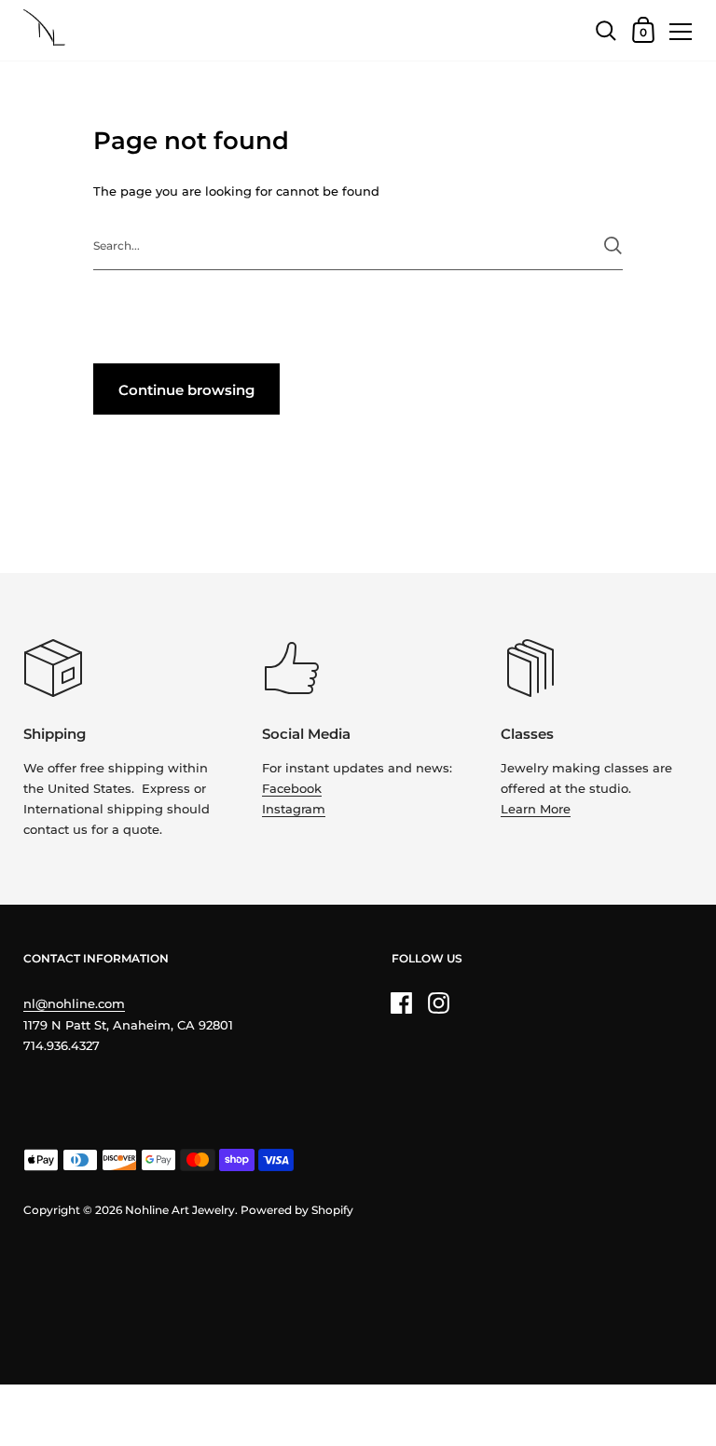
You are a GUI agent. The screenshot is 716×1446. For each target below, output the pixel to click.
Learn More (536, 808)
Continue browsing (186, 390)
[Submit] (613, 245)
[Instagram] (439, 1002)
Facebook (292, 788)
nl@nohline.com (74, 1003)
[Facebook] (401, 1002)
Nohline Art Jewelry (180, 1210)
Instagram (293, 808)
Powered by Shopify (297, 1210)
